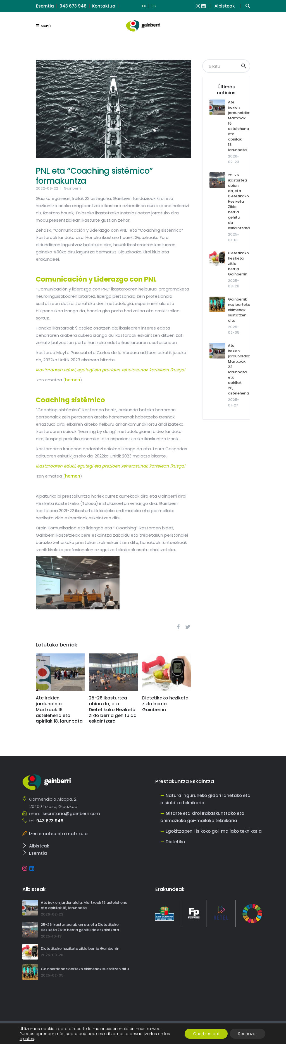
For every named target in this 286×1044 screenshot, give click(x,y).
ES (153, 6)
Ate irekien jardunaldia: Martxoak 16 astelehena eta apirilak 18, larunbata (239, 126)
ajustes (27, 1038)
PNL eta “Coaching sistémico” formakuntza (94, 176)
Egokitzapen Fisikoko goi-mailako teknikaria (214, 831)
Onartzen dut (206, 1033)
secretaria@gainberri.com (71, 814)
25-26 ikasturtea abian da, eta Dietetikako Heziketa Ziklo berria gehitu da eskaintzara (239, 201)
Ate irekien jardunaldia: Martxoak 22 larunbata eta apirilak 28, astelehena (239, 369)
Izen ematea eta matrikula (58, 834)
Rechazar (247, 1033)
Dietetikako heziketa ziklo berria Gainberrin (80, 948)
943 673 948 (73, 6)
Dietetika (175, 842)
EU (144, 6)
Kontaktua (103, 6)
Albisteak (224, 6)
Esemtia (45, 6)
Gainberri (72, 188)
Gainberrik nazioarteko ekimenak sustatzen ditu (239, 310)
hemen (72, 380)
